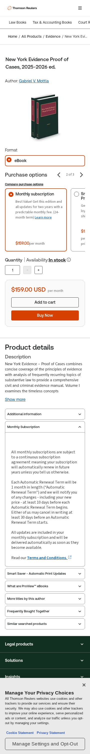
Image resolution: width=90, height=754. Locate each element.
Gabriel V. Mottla (34, 81)
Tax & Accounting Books (52, 22)
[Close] (84, 684)
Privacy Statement (50, 733)
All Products (32, 36)
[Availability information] (69, 260)
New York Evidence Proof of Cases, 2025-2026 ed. (76, 36)
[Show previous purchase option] (58, 174)
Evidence (53, 36)
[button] (45, 644)
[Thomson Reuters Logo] (22, 8)
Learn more (43, 217)
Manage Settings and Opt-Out (45, 743)
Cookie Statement (20, 733)
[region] (45, 716)
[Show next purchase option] (81, 174)
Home (12, 36)
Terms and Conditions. (47, 557)
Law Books (17, 22)
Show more (15, 399)
